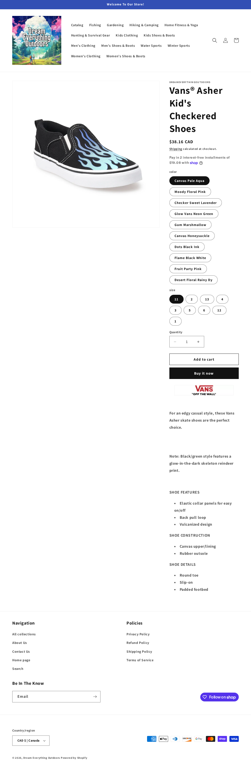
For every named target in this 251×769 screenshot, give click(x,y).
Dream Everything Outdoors (41, 757)
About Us (19, 642)
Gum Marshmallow (190, 225)
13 (207, 299)
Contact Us (21, 651)
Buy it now (204, 373)
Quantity (176, 332)
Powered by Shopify (74, 757)
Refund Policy (137, 642)
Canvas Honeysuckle (192, 236)
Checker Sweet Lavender (196, 203)
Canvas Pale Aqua (189, 180)
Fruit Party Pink (188, 269)
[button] (214, 40)
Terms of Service (140, 660)
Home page (21, 660)
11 (176, 299)
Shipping (175, 149)
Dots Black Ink (187, 247)
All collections (24, 634)
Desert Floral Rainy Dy (194, 280)
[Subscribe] (94, 696)
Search (18, 668)
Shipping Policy (139, 651)
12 (219, 310)
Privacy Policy (138, 634)
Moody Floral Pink (190, 191)
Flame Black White (190, 258)
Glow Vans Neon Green (194, 214)
